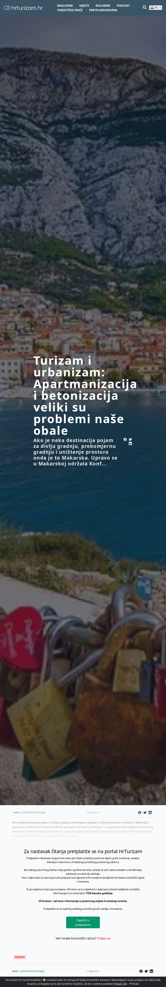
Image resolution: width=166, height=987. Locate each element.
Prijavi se (104, 938)
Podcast (123, 5)
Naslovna (65, 5)
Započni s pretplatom (83, 922)
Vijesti (84, 5)
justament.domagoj (32, 971)
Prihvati (134, 984)
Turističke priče (70, 10)
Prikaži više (120, 984)
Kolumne (103, 5)
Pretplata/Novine (103, 10)
